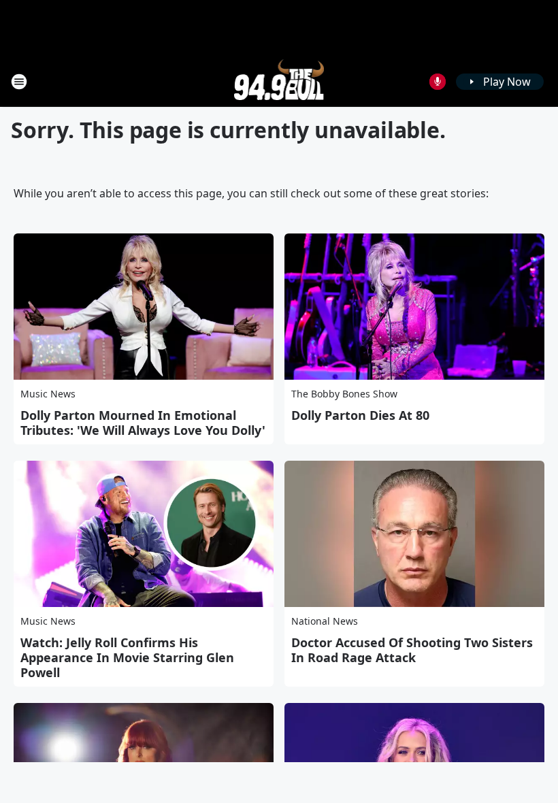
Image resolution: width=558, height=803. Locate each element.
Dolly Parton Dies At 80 (360, 415)
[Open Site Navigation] (19, 81)
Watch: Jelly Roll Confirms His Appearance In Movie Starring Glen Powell (127, 657)
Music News (48, 393)
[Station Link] (279, 81)
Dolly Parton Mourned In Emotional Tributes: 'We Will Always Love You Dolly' (142, 423)
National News (324, 620)
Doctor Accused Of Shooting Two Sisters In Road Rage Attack (412, 650)
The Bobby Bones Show (344, 393)
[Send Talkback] (437, 81)
